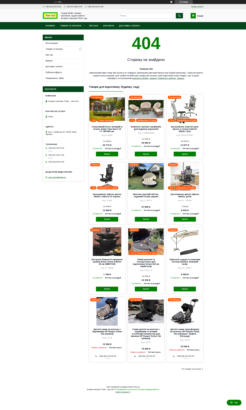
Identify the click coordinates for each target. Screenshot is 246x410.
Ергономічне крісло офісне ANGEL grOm (185, 195)
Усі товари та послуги (191, 369)
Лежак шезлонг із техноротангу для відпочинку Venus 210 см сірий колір (146, 262)
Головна (50, 26)
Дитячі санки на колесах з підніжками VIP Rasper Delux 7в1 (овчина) (107, 331)
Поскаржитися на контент (126, 389)
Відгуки (49, 61)
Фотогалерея (52, 43)
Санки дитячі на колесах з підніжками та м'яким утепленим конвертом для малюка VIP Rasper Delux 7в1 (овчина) (146, 334)
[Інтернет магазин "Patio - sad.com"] (50, 18)
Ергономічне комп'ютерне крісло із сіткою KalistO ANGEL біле (185, 129)
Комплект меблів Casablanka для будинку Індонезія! (146, 128)
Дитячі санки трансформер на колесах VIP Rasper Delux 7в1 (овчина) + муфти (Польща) (184, 332)
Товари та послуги (70, 26)
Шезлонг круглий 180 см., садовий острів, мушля (146, 195)
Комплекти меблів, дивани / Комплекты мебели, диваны (158, 78)
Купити (107, 154)
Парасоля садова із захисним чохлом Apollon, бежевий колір (185, 261)
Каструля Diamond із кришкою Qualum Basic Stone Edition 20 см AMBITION (107, 261)
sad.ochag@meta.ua (57, 177)
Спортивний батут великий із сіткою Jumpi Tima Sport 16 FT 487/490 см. (107, 129)
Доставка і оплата (129, 26)
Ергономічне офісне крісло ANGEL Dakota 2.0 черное (107, 195)
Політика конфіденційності (148, 389)
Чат (236, 402)
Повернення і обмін (55, 78)
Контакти (108, 26)
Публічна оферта (54, 72)
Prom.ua (136, 387)
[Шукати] (179, 15)
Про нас (93, 26)
